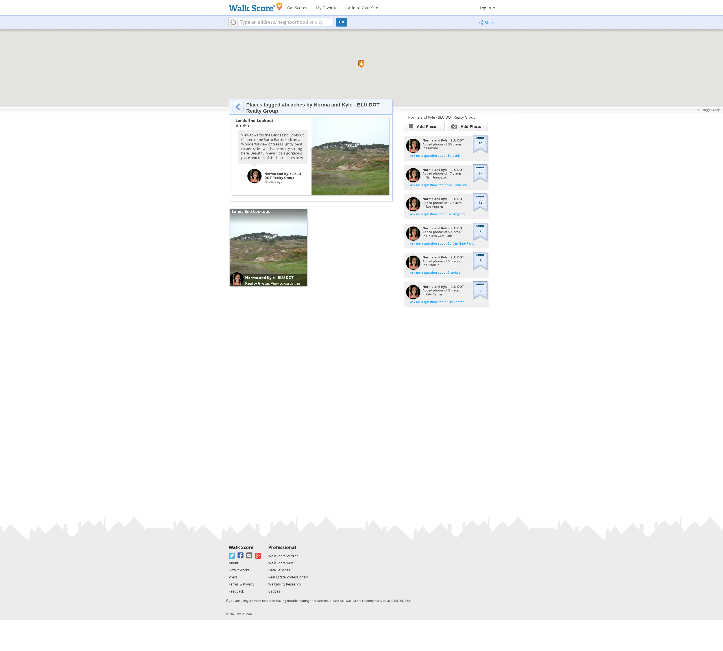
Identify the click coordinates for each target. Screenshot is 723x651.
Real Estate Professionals (288, 577)
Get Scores (297, 8)
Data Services (279, 570)
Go (341, 22)
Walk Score (241, 547)
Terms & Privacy (241, 584)
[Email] (249, 555)
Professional (282, 547)
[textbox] (286, 22)
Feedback (236, 591)
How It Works (239, 570)
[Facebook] (241, 555)
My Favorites (327, 8)
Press (233, 577)
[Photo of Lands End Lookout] (350, 156)
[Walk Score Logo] (256, 7)
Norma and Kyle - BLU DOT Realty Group (282, 176)
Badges (274, 591)
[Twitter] (232, 555)
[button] (233, 22)
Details (379, 123)
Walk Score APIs (280, 563)
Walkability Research (284, 584)
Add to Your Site (363, 8)
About (233, 563)
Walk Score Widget (283, 556)
